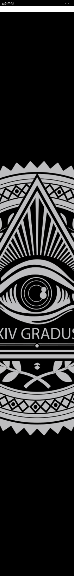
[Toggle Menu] (71, 3)
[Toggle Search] (68, 3)
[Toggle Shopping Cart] (65, 3)
